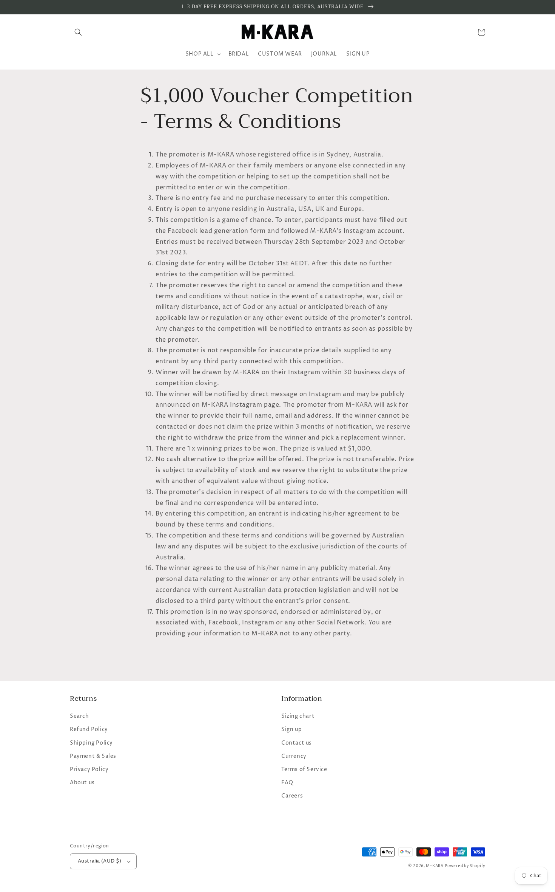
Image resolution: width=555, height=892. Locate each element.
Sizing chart (297, 716)
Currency (294, 756)
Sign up (291, 729)
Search (79, 716)
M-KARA (434, 866)
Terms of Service (304, 769)
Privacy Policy (89, 769)
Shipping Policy (91, 742)
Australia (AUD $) (100, 861)
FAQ (287, 782)
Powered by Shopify (465, 866)
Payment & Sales (93, 756)
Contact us (296, 742)
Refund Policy (89, 729)
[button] (78, 32)
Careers (292, 795)
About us (82, 782)
